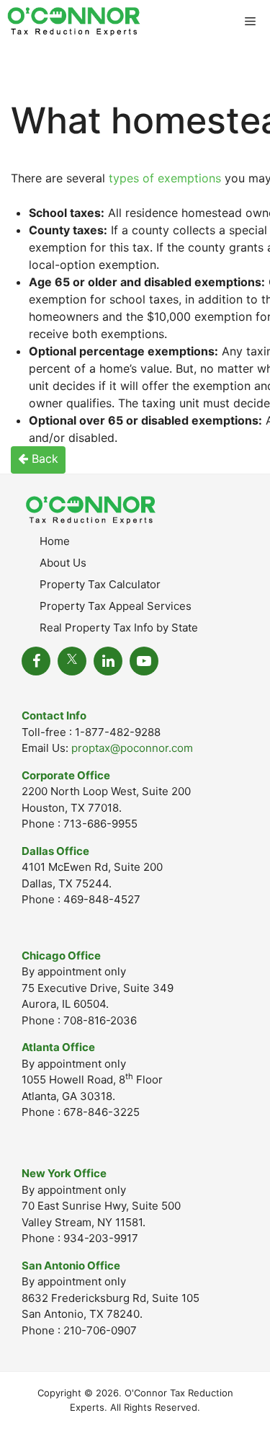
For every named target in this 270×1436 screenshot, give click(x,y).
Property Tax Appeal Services (116, 606)
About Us (63, 562)
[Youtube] (144, 661)
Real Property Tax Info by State (119, 627)
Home (55, 541)
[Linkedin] (108, 661)
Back (43, 458)
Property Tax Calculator (100, 584)
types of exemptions (165, 178)
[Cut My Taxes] (73, 21)
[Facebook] (36, 661)
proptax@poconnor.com (132, 748)
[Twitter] (72, 661)
